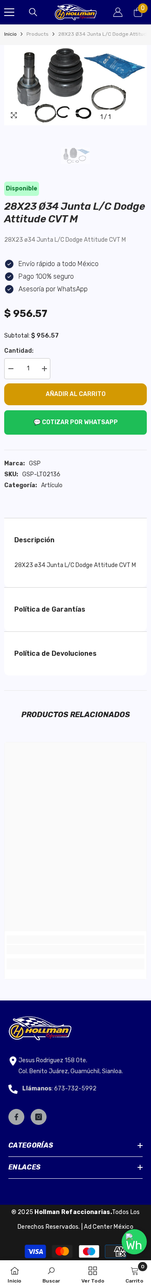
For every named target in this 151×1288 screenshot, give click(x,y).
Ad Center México (108, 1226)
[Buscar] (33, 12)
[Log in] (117, 12)
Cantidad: (19, 350)
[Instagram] (39, 1117)
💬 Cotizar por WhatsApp (76, 422)
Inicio (10, 34)
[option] (75, 85)
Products (37, 34)
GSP (35, 463)
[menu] (9, 12)
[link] (75, 949)
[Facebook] (16, 1117)
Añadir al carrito (76, 394)
